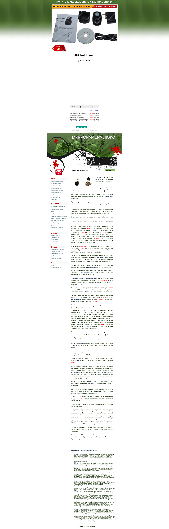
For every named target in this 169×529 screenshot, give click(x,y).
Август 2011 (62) (55, 237)
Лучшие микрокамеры (56, 251)
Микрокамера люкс (93, 137)
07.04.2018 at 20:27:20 (78, 487)
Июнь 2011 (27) (55, 241)
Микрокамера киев (56, 258)
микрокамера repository (57, 185)
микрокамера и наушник (57, 186)
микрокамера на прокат (57, 181)
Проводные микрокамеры (57, 256)
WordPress (54, 269)
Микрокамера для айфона (57, 253)
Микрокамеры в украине (57, 249)
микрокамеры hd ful (98, 246)
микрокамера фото (56, 183)
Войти (52, 265)
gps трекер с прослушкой (57, 220)
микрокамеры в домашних (98, 305)
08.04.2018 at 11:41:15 (78, 509)
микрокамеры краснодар (57, 190)
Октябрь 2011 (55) (55, 235)
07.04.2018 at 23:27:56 (78, 491)
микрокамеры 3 (99, 404)
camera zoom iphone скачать (58, 218)
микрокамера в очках (56, 188)
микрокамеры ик (55, 197)
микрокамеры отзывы (84, 393)
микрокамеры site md (102, 343)
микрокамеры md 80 (95, 234)
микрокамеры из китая (57, 194)
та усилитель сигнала (56, 214)
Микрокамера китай (56, 255)
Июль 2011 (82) (55, 239)
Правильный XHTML (56, 267)
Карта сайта (54, 199)
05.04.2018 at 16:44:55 (78, 454)
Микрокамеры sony (80, 170)
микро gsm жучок (55, 213)
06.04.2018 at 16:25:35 (78, 473)
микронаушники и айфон (57, 222)
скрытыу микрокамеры (82, 171)
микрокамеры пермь (56, 195)
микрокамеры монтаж (85, 427)
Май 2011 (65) (54, 243)
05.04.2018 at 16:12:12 (78, 463)
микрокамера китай (56, 192)
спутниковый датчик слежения (59, 216)
